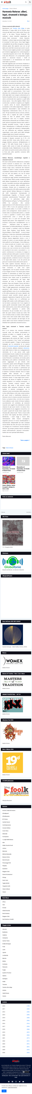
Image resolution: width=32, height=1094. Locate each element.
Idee (3, 842)
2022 (16, 1041)
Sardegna (4, 978)
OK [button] (4, 1091)
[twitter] (19, 1081)
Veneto (4, 996)
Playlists (4, 865)
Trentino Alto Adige (18, 28)
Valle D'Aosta (5, 993)
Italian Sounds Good (7, 845)
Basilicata (4, 932)
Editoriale (4, 833)
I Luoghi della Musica (7, 839)
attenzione (26, 348)
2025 (16, 1049)
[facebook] (8, 1081)
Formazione (5, 836)
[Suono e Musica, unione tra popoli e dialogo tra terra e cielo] (8, 479)
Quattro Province (6, 972)
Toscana (4, 984)
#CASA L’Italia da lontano (8, 810)
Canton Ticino (6, 940)
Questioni (4, 868)
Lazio (3, 949)
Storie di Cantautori (7, 874)
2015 (16, 1020)
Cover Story (5, 830)
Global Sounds (6, 910)
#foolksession (6, 816)
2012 (16, 1012)
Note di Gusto (5, 860)
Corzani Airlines (6, 828)
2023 (16, 1043)
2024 (16, 1046)
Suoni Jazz (5, 880)
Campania (5, 938)
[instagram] (16, 1081)
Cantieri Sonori (6, 822)
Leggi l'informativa (12, 1087)
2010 (16, 1006)
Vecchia (28, 512)
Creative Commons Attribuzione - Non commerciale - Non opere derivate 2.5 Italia (16, 1075)
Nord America (5, 913)
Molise (4, 961)
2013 (16, 1014)
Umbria (4, 990)
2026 (16, 1052)
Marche (4, 958)
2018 (16, 1029)
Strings (4, 877)
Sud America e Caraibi (8, 919)
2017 (16, 1026)
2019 (16, 1032)
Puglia (4, 970)
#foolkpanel (5, 813)
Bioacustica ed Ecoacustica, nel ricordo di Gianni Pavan (8, 468)
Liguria (4, 952)
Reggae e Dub (5, 871)
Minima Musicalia (6, 854)
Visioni (4, 892)
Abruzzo (4, 929)
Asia (3, 904)
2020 (16, 1035)
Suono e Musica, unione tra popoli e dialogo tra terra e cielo (8, 487)
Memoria (4, 851)
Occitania (4, 964)
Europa (4, 907)
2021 (16, 1038)
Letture (4, 848)
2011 (16, 1009)
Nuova (3, 512)
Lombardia (5, 955)
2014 (16, 1017)
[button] (2, 2)
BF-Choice (5, 819)
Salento (4, 975)
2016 (16, 1023)
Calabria (4, 935)
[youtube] (23, 1081)
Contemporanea (6, 825)
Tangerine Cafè (6, 886)
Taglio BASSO (5, 883)
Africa (3, 901)
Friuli (3, 946)
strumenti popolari (13, 346)
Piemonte (4, 967)
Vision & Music (13, 8)
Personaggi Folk (6, 863)
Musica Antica (6, 857)
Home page (5, 8)
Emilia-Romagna (6, 943)
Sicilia (3, 981)
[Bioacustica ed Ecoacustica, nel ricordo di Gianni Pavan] (8, 461)
